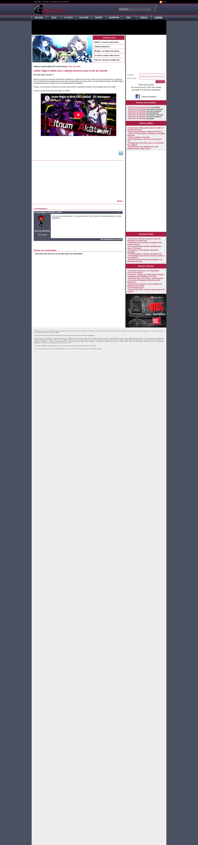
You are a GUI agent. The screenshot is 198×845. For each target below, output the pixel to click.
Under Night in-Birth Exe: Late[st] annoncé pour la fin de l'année (70, 70)
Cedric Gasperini (73, 67)
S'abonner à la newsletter (60, 2)
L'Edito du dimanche (102, 47)
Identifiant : (130, 75)
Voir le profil (42, 235)
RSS (164, 2)
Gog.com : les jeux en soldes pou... (107, 60)
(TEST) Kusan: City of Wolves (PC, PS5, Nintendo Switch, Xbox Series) (142, 148)
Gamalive (38, 2)
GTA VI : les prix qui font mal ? (139, 107)
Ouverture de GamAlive (137, 109)
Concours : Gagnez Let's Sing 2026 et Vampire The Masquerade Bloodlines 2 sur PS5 (145, 275)
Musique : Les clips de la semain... (107, 51)
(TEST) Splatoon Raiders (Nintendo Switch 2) (145, 132)
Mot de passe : (132, 78)
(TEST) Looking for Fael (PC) (139, 137)
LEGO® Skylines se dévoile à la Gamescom (144, 254)
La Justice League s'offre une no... (107, 55)
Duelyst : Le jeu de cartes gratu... (106, 42)
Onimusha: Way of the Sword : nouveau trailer (145, 278)
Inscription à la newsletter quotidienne (146, 90)
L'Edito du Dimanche (136, 288)
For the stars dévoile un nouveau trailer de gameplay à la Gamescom (144, 240)
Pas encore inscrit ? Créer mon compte (146, 87)
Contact (46, 2)
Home (120, 201)
